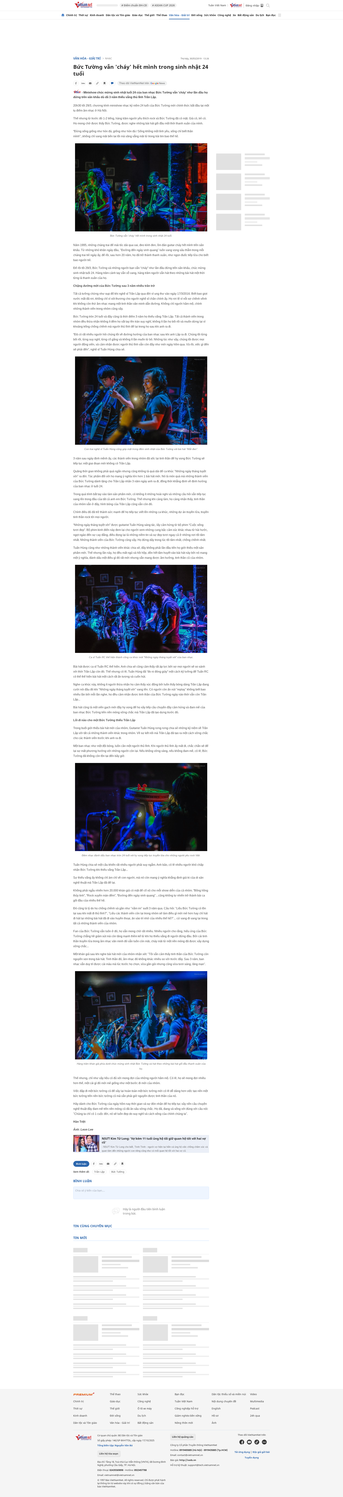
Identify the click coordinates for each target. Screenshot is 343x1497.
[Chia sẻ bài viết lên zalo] (83, 83)
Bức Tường (117, 1171)
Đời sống (196, 15)
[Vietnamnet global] (236, 6)
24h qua (255, 1415)
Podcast (254, 1408)
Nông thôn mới (184, 1422)
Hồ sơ (215, 1415)
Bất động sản (246, 15)
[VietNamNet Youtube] (249, 1443)
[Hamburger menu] (279, 15)
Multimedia (257, 1401)
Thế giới (150, 15)
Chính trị (71, 15)
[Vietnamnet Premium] (84, 1395)
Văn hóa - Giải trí (179, 15)
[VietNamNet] (62, 15)
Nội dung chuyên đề (224, 1401)
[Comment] (112, 83)
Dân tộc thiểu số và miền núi (229, 1394)
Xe (234, 15)
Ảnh (214, 1422)
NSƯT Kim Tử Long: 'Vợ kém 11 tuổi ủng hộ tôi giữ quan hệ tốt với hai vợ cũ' (154, 1140)
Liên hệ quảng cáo (182, 1436)
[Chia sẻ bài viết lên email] (90, 83)
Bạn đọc (271, 15)
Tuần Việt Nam (217, 5)
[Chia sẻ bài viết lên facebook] (76, 83)
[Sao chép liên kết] (97, 83)
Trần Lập (99, 1171)
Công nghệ (224, 15)
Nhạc (108, 58)
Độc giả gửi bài (261, 1452)
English (216, 1408)
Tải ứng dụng (242, 1452)
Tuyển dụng (252, 1457)
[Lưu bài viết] (104, 83)
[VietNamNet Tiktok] (256, 1443)
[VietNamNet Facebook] (241, 1443)
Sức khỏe (210, 15)
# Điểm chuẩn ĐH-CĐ (134, 5)
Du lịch (260, 15)
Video (253, 1394)
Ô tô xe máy (145, 1408)
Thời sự (83, 15)
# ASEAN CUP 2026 (163, 5)
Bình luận (81, 1163)
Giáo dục (137, 15)
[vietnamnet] (84, 8)
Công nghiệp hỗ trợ (186, 1408)
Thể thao (161, 15)
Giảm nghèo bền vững (188, 1415)
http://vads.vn (187, 1460)
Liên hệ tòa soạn (108, 1453)
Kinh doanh (97, 15)
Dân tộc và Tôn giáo (118, 15)
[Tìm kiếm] (268, 5)
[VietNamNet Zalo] (264, 1443)
